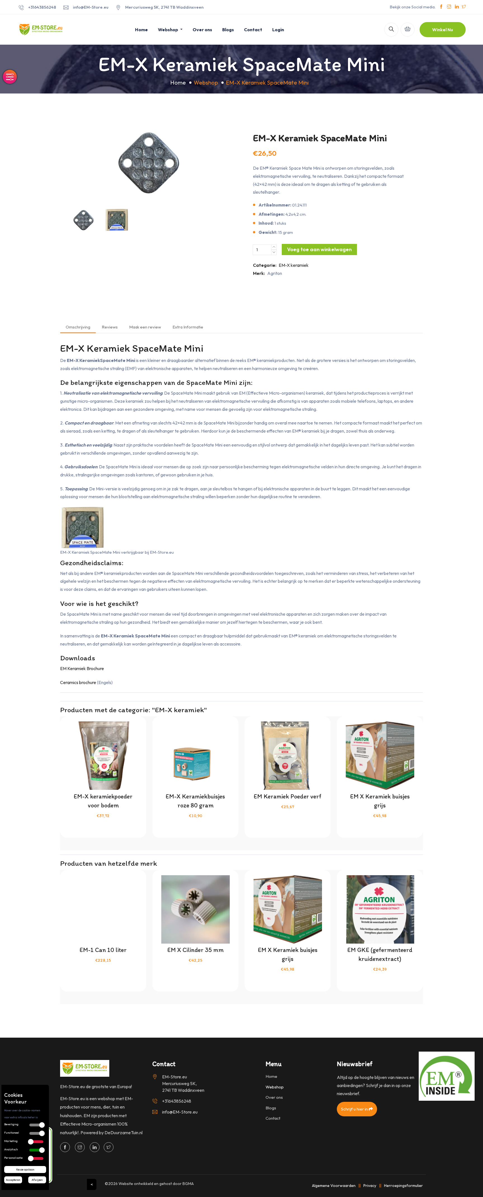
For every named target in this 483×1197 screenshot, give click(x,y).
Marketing (11, 1141)
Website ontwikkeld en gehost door (156, 1183)
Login (278, 29)
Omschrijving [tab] (78, 327)
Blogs (228, 29)
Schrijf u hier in (355, 1109)
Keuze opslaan (25, 1169)
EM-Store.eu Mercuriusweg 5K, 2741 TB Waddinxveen (183, 1083)
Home (141, 29)
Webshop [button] (168, 29)
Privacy (369, 1185)
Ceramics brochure (78, 682)
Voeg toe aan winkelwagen (319, 249)
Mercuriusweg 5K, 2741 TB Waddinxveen (164, 7)
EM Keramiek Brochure (82, 668)
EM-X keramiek (294, 265)
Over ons (202, 29)
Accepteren (13, 1180)
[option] (149, 162)
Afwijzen (37, 1180)
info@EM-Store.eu (90, 7)
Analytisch (11, 1149)
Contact (253, 29)
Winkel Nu (442, 29)
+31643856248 (42, 7)
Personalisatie (13, 1158)
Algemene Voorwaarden (334, 1185)
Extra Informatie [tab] (187, 327)
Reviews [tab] (110, 327)
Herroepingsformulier (403, 1185)
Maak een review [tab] (145, 327)
